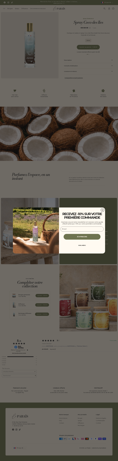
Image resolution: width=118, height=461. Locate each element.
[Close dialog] (102, 210)
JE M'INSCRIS (82, 237)
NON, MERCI (82, 245)
